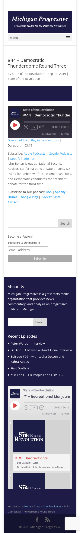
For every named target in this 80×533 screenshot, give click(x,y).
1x (33, 127)
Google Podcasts (60, 153)
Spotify (15, 159)
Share (65, 134)
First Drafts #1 (21, 368)
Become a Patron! (20, 236)
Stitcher (29, 159)
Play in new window (45, 140)
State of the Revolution (28, 74)
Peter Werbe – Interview (28, 343)
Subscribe (49, 134)
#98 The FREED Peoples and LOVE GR (37, 375)
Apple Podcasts (34, 153)
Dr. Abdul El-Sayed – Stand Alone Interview (41, 350)
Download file (17, 140)
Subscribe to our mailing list (24, 242)
